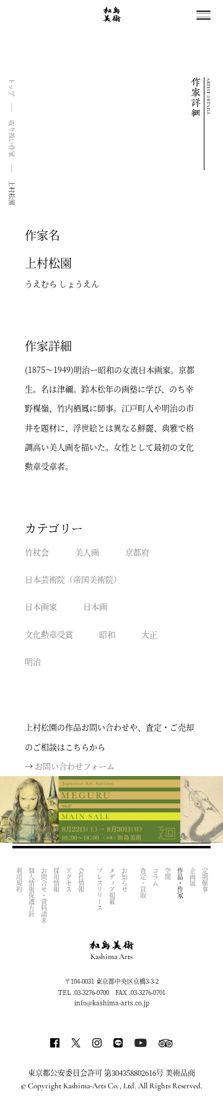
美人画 (87, 552)
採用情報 (56, 880)
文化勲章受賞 (49, 634)
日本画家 (41, 606)
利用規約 (19, 880)
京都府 (137, 552)
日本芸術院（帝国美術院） (73, 579)
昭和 (107, 634)
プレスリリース (99, 889)
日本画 (95, 606)
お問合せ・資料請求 (43, 895)
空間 (167, 874)
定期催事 (204, 880)
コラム (155, 877)
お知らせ (124, 880)
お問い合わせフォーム (75, 766)
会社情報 (80, 880)
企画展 (192, 877)
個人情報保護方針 (31, 892)
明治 (33, 661)
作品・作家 (180, 883)
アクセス (68, 880)
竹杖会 (37, 552)
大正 (149, 634)
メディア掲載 (111, 886)
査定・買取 (142, 883)
